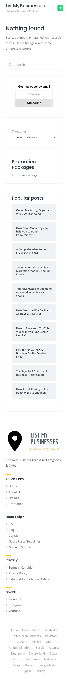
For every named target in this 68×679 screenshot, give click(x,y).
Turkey (40, 671)
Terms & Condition (21, 567)
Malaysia (50, 659)
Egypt (17, 665)
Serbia (40, 648)
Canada (22, 642)
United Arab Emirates (26, 636)
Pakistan (51, 636)
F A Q (12, 524)
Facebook (15, 599)
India (14, 630)
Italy (48, 642)
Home (13, 486)
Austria (54, 648)
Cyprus (17, 659)
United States (31, 630)
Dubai (53, 653)
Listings (14, 498)
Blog (12, 530)
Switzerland (37, 653)
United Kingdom (20, 648)
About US (15, 492)
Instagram (16, 605)
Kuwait (29, 665)
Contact (14, 536)
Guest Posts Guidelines (24, 541)
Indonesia (33, 659)
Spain (27, 671)
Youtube (14, 611)
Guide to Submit (20, 547)
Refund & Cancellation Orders (29, 579)
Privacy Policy (18, 573)
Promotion (16, 504)
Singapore (18, 653)
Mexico (36, 642)
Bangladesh (47, 665)
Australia (51, 630)
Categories (19, 131)
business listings (26, 175)
